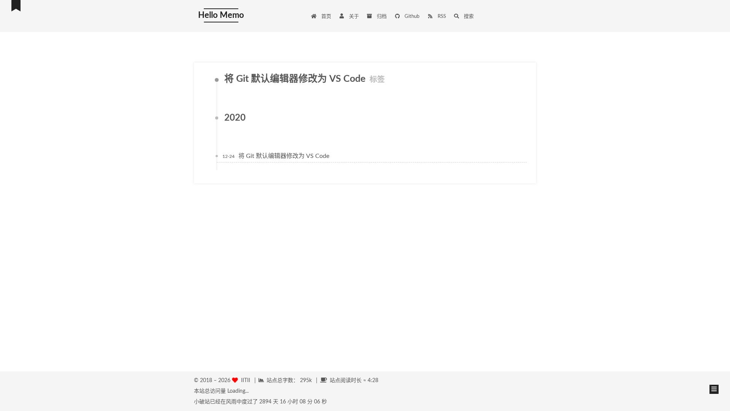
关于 (353, 16)
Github (411, 16)
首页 (325, 16)
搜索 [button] (468, 16)
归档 (381, 16)
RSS (441, 16)
